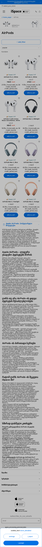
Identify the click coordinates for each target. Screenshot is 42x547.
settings (12, 536)
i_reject (30, 536)
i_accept (21, 543)
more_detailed (25, 530)
